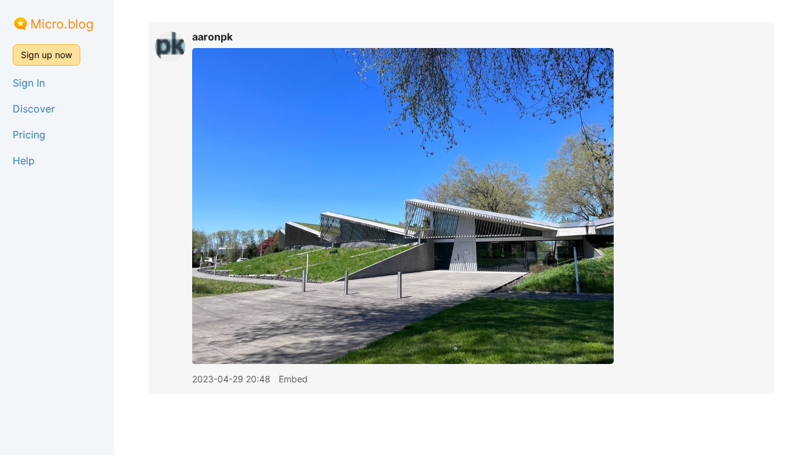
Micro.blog (62, 24)
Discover (34, 108)
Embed (293, 378)
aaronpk (212, 36)
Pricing (29, 134)
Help (24, 160)
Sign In (29, 82)
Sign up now (46, 54)
